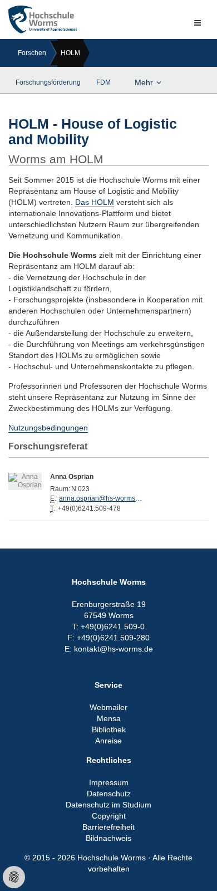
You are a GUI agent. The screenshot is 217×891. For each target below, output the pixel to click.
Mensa (109, 718)
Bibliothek (109, 729)
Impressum (109, 782)
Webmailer (108, 707)
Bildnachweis (108, 838)
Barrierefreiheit (108, 827)
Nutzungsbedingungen (48, 427)
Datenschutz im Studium (108, 804)
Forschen (32, 53)
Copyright (109, 815)
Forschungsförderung (48, 82)
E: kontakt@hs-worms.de (109, 648)
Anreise (108, 740)
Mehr (144, 82)
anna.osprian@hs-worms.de (100, 498)
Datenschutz (109, 793)
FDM (103, 82)
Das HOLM (94, 202)
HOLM (70, 53)
